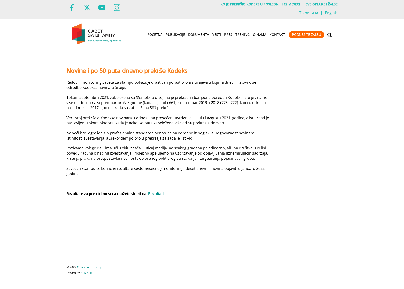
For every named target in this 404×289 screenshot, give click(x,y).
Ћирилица (308, 12)
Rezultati (156, 193)
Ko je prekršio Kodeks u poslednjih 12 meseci (260, 4)
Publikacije (175, 34)
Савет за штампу (89, 267)
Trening (242, 34)
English (331, 12)
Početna (154, 34)
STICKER (86, 272)
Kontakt (277, 34)
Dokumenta (198, 34)
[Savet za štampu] (97, 43)
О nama (259, 34)
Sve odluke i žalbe (322, 4)
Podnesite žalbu (306, 34)
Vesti (216, 34)
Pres (228, 34)
